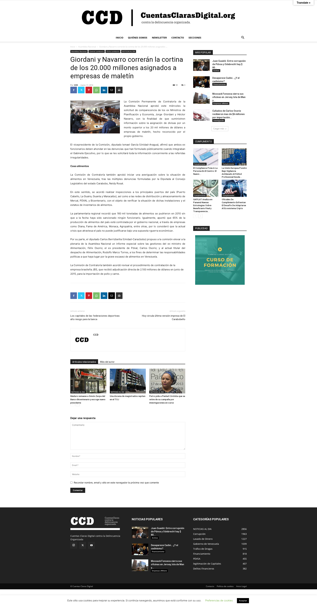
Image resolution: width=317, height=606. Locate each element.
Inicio (72, 46)
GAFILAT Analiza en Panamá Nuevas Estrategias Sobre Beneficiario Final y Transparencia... (202, 205)
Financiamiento (219, 84)
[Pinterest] (89, 90)
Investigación (218, 120)
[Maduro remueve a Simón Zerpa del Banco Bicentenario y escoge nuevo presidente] (88, 381)
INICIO (119, 37)
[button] (243, 37)
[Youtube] (91, 545)
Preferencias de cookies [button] (219, 600)
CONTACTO (177, 37)
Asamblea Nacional (87, 46)
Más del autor (107, 362)
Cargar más (218, 128)
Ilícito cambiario (112, 51)
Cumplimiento (200, 164)
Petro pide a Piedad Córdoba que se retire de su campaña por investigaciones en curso (167, 399)
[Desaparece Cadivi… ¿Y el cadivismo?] (201, 82)
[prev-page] (72, 404)
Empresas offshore (220, 103)
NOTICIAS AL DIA (128, 51)
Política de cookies (225, 586)
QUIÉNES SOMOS (137, 37)
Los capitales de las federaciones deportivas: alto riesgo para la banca (95, 317)
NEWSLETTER (159, 37)
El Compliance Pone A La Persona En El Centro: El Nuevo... (205, 171)
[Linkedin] (104, 90)
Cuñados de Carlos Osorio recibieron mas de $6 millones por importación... (228, 114)
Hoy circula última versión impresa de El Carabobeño (163, 317)
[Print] (119, 90)
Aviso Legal (241, 586)
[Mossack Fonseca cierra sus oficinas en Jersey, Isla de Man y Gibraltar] (201, 98)
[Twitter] (81, 90)
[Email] (111, 90)
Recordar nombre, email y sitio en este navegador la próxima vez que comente (116, 482)
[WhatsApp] (96, 90)
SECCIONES (195, 37)
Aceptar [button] (243, 600)
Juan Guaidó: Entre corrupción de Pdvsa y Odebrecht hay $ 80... (229, 64)
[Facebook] (73, 90)
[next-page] (78, 404)
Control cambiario (96, 51)
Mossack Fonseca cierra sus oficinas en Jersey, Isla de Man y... (229, 97)
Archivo (216, 70)
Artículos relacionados (84, 362)
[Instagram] (73, 545)
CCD (76, 85)
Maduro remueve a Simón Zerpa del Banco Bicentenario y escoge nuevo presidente (87, 399)
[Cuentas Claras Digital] (158, 17)
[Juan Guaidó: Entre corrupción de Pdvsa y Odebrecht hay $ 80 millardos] (201, 65)
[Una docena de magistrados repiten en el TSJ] (128, 381)
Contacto (210, 586)
